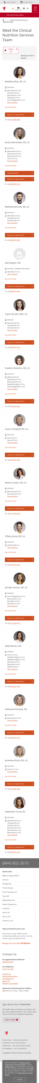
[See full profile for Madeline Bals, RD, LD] (20, 75)
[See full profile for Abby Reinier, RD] (20, 639)
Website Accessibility (10, 983)
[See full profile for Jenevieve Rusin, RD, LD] (20, 754)
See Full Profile (10, 107)
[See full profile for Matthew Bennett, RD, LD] (20, 200)
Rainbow (13, 8)
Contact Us (6, 974)
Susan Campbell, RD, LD (16, 428)
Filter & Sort (11, 50)
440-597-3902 (15, 460)
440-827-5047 (15, 240)
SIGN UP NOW (10, 1020)
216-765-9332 (15, 513)
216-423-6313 (15, 623)
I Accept (19, 1079)
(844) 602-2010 (15, 863)
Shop (24, 8)
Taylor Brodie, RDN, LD (16, 314)
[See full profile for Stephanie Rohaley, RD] (20, 702)
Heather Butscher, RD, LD (17, 368)
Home (3, 20)
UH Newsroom (8, 979)
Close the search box (30, 8)
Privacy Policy (21, 1065)
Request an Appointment (15, 115)
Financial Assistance (9, 976)
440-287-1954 (15, 686)
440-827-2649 (15, 291)
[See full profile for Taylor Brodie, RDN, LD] (20, 307)
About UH (6, 981)
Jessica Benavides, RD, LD (17, 142)
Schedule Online (27, 2)
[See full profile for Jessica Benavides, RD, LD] (20, 135)
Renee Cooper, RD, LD (15, 482)
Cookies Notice (10, 1067)
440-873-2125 (15, 184)
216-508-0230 (15, 120)
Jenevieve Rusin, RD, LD (16, 760)
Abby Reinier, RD (13, 645)
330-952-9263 (15, 406)
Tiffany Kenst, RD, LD (15, 536)
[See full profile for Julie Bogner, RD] (20, 256)
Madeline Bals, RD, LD (15, 81)
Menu (35, 10)
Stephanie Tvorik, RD (15, 811)
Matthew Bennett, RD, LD (17, 206)
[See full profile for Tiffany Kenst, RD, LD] (20, 529)
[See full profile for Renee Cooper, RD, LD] (20, 476)
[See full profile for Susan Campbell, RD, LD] (20, 422)
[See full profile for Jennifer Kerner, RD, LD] (20, 581)
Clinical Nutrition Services (19, 20)
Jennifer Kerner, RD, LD (16, 587)
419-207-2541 (15, 565)
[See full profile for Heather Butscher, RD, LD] (19, 363)
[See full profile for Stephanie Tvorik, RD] (20, 805)
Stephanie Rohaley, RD (16, 709)
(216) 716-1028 (7, 969)
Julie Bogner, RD (13, 262)
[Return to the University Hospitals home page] (4, 8)
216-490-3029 (15, 789)
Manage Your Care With (16, 943)
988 (3, 991)
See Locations (12, 102)
